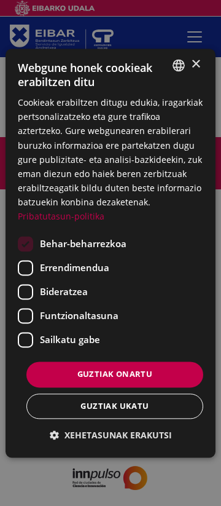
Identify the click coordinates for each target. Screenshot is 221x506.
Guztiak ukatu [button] (114, 405)
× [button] (195, 64)
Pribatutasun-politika (61, 216)
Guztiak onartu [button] (115, 374)
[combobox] (179, 65)
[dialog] (110, 253)
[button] (111, 435)
